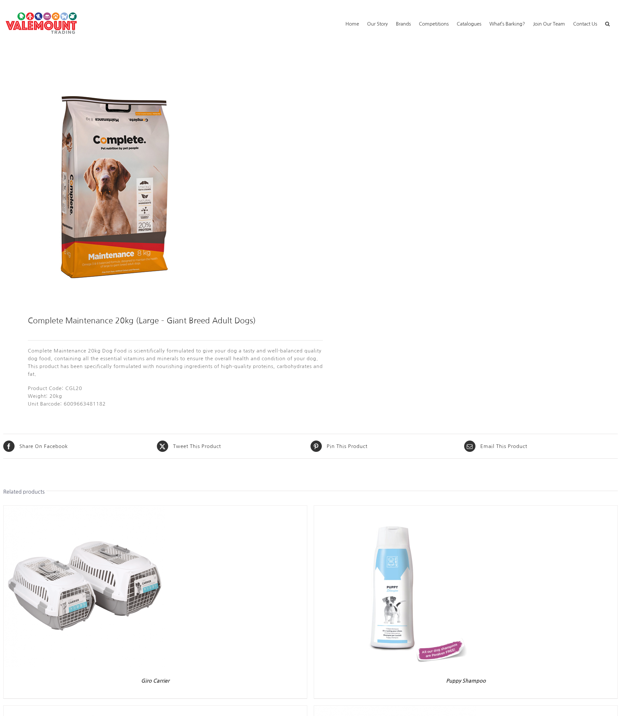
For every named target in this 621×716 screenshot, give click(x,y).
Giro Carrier (155, 680)
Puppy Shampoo (466, 680)
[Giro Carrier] (84, 509)
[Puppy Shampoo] (395, 509)
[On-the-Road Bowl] (84, 709)
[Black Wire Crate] (395, 709)
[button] (607, 23)
